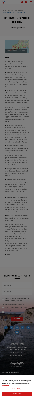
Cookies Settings (17, 389)
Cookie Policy (6, 385)
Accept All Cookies (17, 394)
